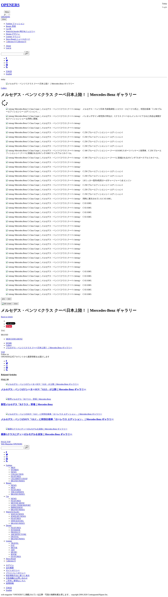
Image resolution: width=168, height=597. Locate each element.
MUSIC (14, 552)
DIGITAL (15, 537)
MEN (13, 468)
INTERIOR (15, 530)
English (9, 74)
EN (9, 15)
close (16, 304)
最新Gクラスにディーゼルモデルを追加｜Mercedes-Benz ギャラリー (36, 434)
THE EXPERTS (17, 492)
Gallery (4, 88)
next (9, 299)
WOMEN (15, 470)
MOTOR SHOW (17, 503)
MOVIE (14, 548)
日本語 (9, 71)
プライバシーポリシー (16, 573)
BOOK (14, 554)
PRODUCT (15, 532)
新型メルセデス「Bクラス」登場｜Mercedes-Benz (27, 404)
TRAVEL (15, 543)
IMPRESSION (17, 507)
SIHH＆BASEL (17, 521)
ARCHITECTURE (18, 534)
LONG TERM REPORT (21, 505)
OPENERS (10, 5)
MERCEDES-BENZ (14, 339)
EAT (13, 545)
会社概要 (10, 568)
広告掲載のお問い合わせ (17, 578)
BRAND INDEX (18, 481)
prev (3, 299)
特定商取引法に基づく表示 (18, 575)
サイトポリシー (13, 570)
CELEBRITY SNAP (19, 479)
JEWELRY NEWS (18, 516)
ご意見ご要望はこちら (16, 581)
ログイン (10, 565)
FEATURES (16, 476)
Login (164, 7)
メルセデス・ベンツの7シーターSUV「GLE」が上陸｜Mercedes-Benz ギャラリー (43, 389)
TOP (3, 352)
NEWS (13, 472)
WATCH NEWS (17, 514)
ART (13, 550)
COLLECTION (17, 474)
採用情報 (10, 583)
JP (5, 15)
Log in (8, 48)
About (8, 46)
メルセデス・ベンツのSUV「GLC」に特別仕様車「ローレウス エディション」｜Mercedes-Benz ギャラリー (57, 419)
